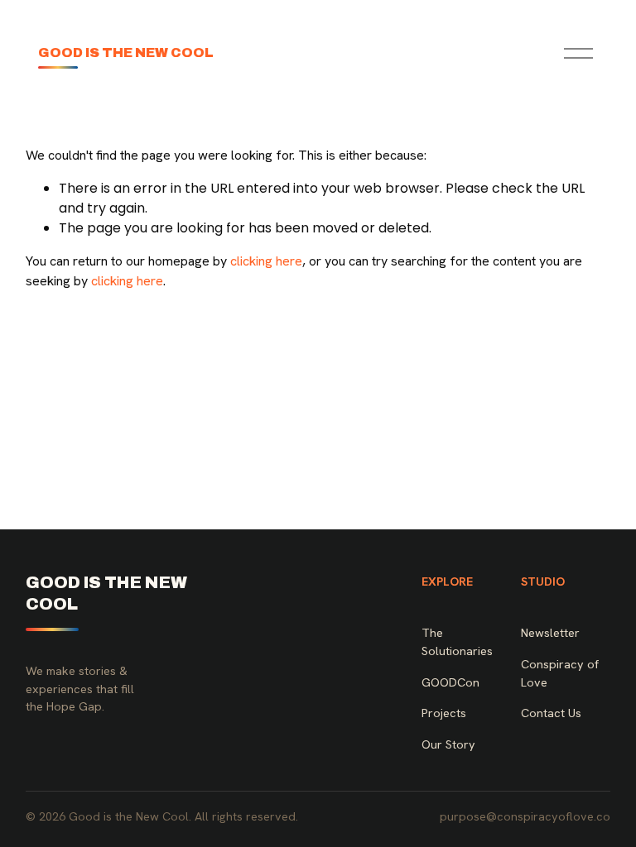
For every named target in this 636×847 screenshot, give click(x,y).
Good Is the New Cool (126, 52)
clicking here (266, 261)
